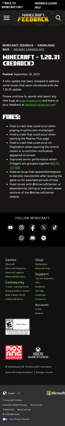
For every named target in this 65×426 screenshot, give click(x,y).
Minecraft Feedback (18, 45)
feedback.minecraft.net (40, 105)
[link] (10, 228)
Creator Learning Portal (17, 286)
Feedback (40, 286)
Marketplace (41, 264)
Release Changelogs (29, 49)
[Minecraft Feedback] (32, 18)
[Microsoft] (56, 393)
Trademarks (8, 409)
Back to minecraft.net (12, 4)
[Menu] (6, 18)
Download (40, 295)
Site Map (39, 290)
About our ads (24, 409)
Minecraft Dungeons (15, 268)
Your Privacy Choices (18, 419)
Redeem (39, 313)
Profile (38, 309)
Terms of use (36, 405)
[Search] (58, 18)
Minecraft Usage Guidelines (19, 372)
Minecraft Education (15, 276)
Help (38, 7)
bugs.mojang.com (30, 100)
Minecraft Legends (14, 272)
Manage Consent (44, 372)
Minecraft (10, 264)
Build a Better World (15, 295)
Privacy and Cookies (12, 400)
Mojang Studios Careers (17, 290)
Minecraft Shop (42, 268)
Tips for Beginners (44, 278)
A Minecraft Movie (14, 299)
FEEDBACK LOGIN (46, 3)
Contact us (40, 299)
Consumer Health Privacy (15, 405)
